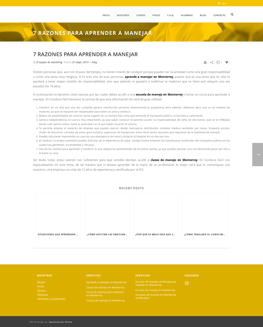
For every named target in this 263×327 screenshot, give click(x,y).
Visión (40, 286)
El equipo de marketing (49, 62)
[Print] (205, 62)
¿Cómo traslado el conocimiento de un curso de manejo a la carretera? (205, 234)
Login (223, 3)
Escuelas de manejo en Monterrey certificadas (155, 296)
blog (94, 62)
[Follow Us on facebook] (187, 283)
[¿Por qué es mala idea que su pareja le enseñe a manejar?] (155, 212)
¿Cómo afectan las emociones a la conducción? (108, 234)
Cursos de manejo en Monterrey (105, 300)
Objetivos (42, 294)
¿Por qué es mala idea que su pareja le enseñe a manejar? (156, 234)
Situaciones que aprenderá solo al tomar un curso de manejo (59, 234)
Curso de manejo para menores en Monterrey (105, 294)
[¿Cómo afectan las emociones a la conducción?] (107, 212)
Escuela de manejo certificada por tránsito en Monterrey (155, 283)
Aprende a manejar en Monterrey (106, 282)
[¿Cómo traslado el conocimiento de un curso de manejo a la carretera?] (204, 212)
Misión (41, 282)
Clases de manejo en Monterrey (105, 287)
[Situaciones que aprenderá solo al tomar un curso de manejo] (58, 212)
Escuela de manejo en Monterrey (155, 290)
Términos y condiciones (51, 299)
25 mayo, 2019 (80, 62)
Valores (41, 290)
